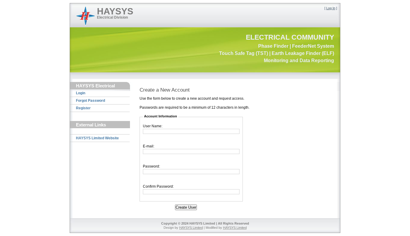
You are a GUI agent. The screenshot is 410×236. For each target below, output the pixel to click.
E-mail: (148, 146)
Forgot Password (90, 100)
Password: (151, 166)
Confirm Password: (158, 186)
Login (80, 93)
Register (83, 108)
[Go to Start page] (85, 16)
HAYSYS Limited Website (97, 138)
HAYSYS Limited (191, 227)
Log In (330, 8)
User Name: (152, 126)
